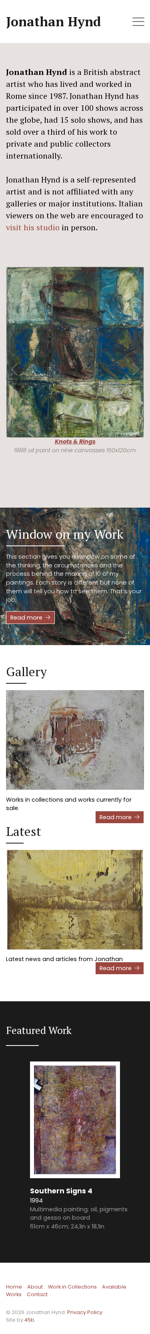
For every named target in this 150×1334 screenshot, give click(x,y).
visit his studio (33, 227)
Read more (26, 618)
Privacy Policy (84, 1312)
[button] (14, 365)
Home (14, 1286)
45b (29, 1319)
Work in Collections (72, 1286)
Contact (37, 1294)
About (35, 1286)
